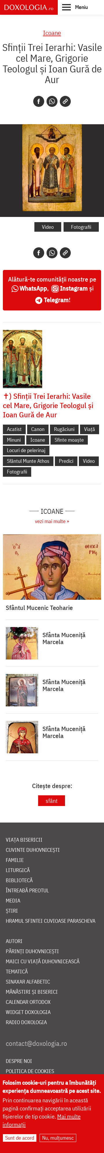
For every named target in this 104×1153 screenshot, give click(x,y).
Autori (14, 941)
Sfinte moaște (69, 439)
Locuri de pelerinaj (26, 450)
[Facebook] (38, 101)
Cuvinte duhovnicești (33, 850)
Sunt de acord (19, 1137)
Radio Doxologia (26, 1022)
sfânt (51, 801)
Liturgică (18, 870)
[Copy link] (65, 101)
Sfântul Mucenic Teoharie (39, 607)
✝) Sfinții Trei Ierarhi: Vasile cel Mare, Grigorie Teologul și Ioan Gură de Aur (48, 405)
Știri (12, 911)
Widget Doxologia (28, 1012)
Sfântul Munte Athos (28, 461)
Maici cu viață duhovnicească (42, 962)
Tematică (17, 972)
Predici (66, 461)
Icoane (52, 32)
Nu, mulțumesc (58, 1137)
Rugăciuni (64, 429)
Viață (89, 429)
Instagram (74, 288)
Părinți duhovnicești (32, 952)
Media (13, 901)
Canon (37, 429)
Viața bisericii (24, 840)
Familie (15, 860)
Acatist (14, 429)
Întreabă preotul (27, 891)
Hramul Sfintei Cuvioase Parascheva (50, 921)
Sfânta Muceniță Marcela (64, 638)
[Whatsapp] (52, 101)
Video (48, 227)
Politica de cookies (30, 1071)
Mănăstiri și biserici (32, 992)
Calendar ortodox (28, 1002)
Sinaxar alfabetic (28, 982)
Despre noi (19, 1061)
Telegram (56, 299)
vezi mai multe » (52, 521)
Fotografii (81, 227)
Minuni (14, 439)
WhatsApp (33, 288)
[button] (75, 7)
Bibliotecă (19, 881)
